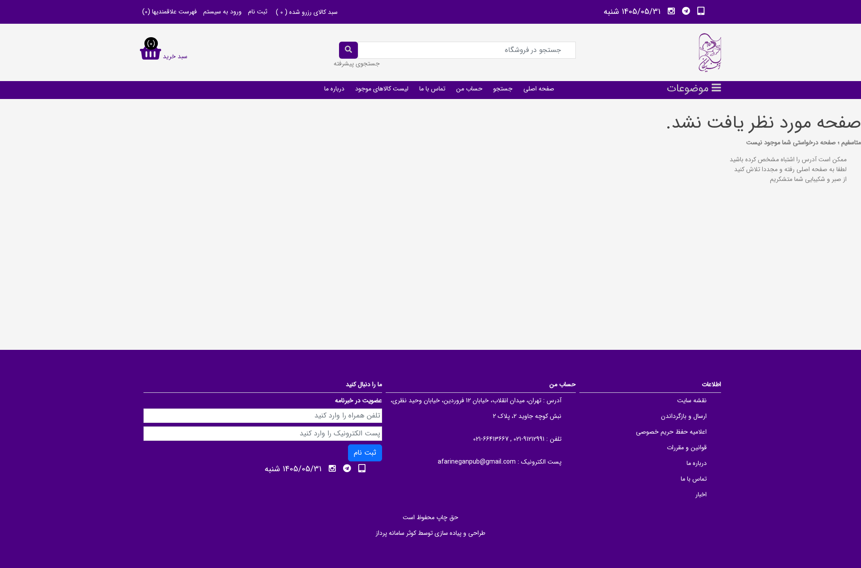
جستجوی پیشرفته (357, 64)
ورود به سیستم (222, 12)
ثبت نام (257, 12)
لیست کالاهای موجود (382, 89)
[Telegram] (686, 11)
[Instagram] (671, 11)
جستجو (503, 89)
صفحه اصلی (538, 89)
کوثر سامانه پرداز (396, 533)
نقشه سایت (692, 400)
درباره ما (334, 89)
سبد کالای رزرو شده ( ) (307, 12)
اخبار (701, 494)
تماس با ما (432, 89)
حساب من (469, 89)
